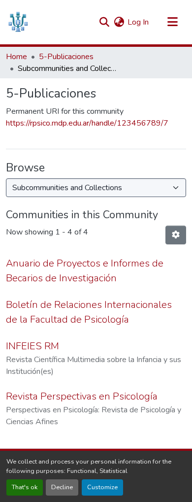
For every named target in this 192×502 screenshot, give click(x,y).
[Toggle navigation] (172, 22)
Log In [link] (138, 22)
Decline (62, 487)
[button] (18, 22)
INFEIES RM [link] (32, 346)
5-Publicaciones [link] (66, 56)
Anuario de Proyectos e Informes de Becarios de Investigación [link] (84, 271)
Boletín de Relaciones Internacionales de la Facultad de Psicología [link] (89, 312)
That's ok (24, 487)
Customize (102, 487)
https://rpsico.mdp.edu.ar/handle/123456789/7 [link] (87, 123)
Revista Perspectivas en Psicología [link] (82, 396)
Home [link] (16, 56)
